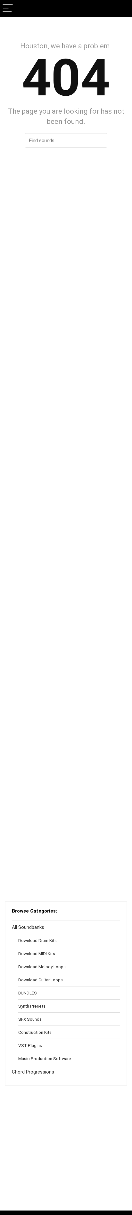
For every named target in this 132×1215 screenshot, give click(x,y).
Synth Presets (31, 1006)
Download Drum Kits (37, 940)
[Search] (122, 8)
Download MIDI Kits (36, 953)
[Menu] (7, 8)
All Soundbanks (28, 927)
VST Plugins (30, 1045)
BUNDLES (27, 992)
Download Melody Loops (42, 966)
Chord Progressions (33, 1072)
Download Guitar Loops (40, 979)
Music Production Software (44, 1058)
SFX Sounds (30, 1019)
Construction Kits (35, 1032)
